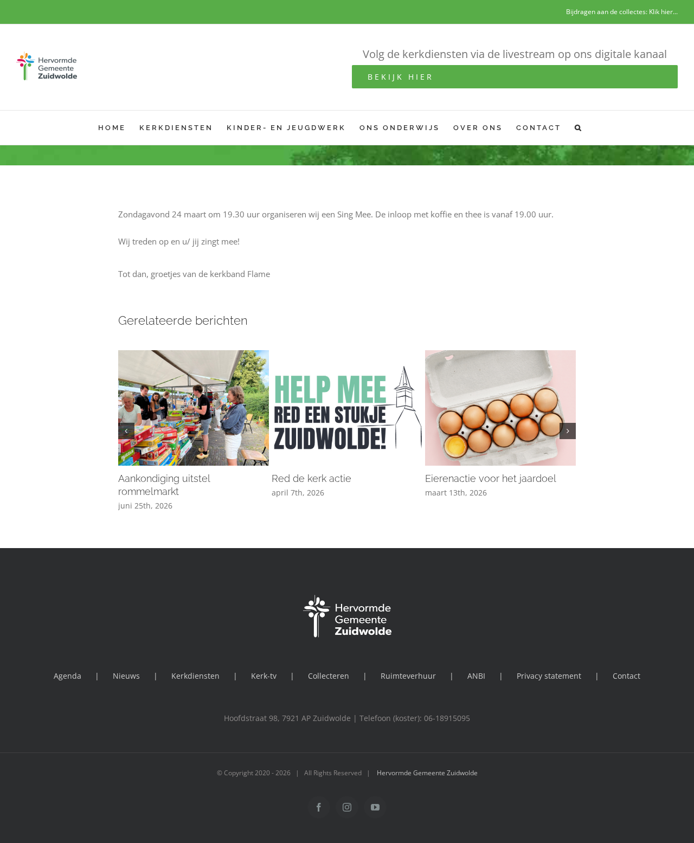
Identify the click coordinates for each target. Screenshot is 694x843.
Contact (626, 676)
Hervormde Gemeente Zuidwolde (427, 772)
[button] (579, 128)
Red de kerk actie (311, 478)
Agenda (67, 676)
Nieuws (126, 676)
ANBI (476, 676)
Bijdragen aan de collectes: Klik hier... (622, 11)
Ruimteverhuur (408, 676)
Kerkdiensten (195, 676)
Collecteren (328, 676)
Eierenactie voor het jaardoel (490, 478)
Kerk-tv (264, 676)
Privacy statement (549, 676)
